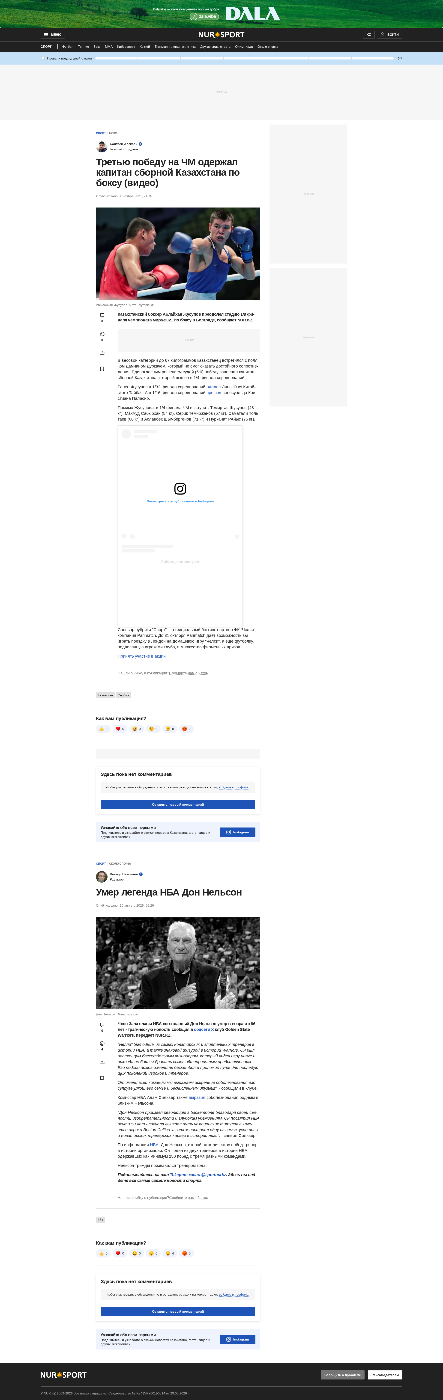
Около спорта (267, 46)
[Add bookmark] (102, 369)
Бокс (96, 46)
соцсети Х (204, 1029)
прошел (214, 392)
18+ (100, 1220)
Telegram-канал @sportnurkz (198, 1174)
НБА (154, 1144)
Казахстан (105, 695)
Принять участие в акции (142, 656)
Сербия (123, 695)
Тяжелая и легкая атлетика (175, 46)
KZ (369, 34)
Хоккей (145, 46)
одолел (214, 387)
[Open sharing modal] (102, 353)
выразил (197, 1097)
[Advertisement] (221, 92)
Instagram (241, 832)
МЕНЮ (56, 34)
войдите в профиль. (234, 787)
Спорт (46, 46)
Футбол (67, 46)
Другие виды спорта (215, 46)
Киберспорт (126, 46)
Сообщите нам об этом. (189, 673)
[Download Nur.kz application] (221, 14)
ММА (109, 46)
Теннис (83, 46)
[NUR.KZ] (222, 34)
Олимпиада (244, 46)
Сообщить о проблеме (342, 1375)
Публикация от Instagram (180, 562)
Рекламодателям (385, 1375)
